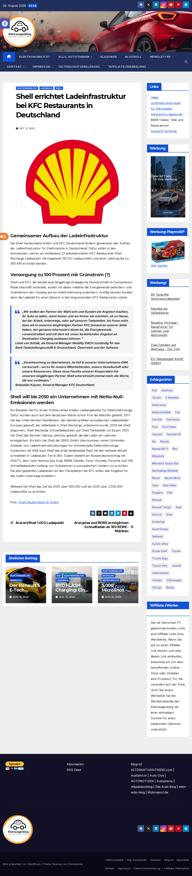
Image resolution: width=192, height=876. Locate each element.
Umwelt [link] (176, 565)
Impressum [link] (41, 66)
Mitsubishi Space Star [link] (165, 463)
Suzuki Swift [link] (159, 551)
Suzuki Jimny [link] (160, 543)
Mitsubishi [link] (158, 456)
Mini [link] (174, 448)
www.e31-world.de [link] (164, 131)
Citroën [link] (156, 397)
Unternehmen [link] (160, 573)
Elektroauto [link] (159, 405)
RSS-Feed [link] (74, 770)
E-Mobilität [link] (172, 397)
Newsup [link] (57, 864)
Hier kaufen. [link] (159, 265)
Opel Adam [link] (169, 485)
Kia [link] (154, 441)
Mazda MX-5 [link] (160, 448)
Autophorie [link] (165, 781)
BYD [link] (59, 576)
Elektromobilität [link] (34, 56)
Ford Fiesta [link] (169, 426)
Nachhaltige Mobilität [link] (165, 470)
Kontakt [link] (15, 66)
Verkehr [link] (157, 580)
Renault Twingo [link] (161, 507)
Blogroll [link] (133, 56)
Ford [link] (155, 426)
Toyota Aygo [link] (160, 558)
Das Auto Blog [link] (165, 787)
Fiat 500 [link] (157, 419)
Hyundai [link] (157, 434)
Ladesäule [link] (46, 88)
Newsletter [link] (160, 56)
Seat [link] (178, 507)
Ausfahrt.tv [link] (139, 775)
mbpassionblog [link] (141, 787)
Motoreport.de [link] (158, 792)
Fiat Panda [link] (172, 419)
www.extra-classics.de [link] (166, 114)
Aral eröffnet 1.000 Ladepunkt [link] (40, 523)
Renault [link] (156, 499)
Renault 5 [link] (16, 580)
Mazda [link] (164, 441)
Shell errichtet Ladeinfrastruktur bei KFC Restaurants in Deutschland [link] (71, 105)
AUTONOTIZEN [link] (142, 781)
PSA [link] (169, 492)
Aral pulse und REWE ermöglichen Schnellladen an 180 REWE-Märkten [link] (101, 527)
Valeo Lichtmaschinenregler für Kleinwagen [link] (166, 103)
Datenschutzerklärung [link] (79, 66)
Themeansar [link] (75, 864)
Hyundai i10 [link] (174, 434)
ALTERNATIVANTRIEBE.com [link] (151, 770)
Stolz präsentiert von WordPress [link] (22, 864)
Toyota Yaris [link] (159, 565)
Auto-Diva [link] (157, 775)
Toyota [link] (176, 551)
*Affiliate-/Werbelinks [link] (127, 66)
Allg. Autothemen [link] (74, 56)
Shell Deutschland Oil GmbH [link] (38, 502)
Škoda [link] (170, 587)
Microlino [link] (108, 576)
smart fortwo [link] (160, 529)
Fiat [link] (177, 412)
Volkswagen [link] (174, 580)
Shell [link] (59, 88)
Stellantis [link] (157, 536)
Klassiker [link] (108, 56)
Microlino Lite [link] (111, 580)
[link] (5, 23)
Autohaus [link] (167, 390)
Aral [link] (154, 390)
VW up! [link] (156, 587)
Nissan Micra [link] (172, 478)
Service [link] (157, 514)
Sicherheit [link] (158, 521)
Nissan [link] (156, 478)
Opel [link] (155, 485)
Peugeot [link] (157, 492)
